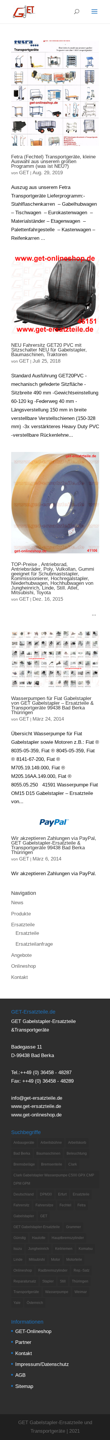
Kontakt (19, 977)
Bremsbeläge (24, 1164)
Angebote (21, 955)
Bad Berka (21, 1153)
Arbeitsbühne (51, 1143)
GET (24, 172)
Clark (72, 1164)
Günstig (19, 1238)
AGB (20, 1375)
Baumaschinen (48, 1153)
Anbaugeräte (23, 1143)
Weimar (81, 1292)
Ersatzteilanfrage (34, 944)
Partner (23, 1342)
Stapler (48, 1281)
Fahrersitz (21, 1205)
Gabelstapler (23, 1216)
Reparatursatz (24, 1281)
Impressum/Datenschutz (42, 1364)
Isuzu (17, 1249)
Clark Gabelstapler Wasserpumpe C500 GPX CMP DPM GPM (53, 1179)
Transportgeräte (26, 1292)
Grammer (73, 1227)
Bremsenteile (51, 1164)
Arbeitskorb (77, 1143)
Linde (18, 1260)
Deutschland (23, 1194)
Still (63, 1281)
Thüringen (80, 1281)
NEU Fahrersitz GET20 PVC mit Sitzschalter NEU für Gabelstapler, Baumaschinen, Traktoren (49, 349)
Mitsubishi (37, 1260)
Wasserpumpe (56, 1292)
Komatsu (86, 1249)
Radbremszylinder (52, 1270)
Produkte (21, 914)
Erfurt (62, 1194)
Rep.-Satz (81, 1270)
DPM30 (46, 1194)
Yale (17, 1303)
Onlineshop (23, 966)
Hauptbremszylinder (68, 1238)
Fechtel (65, 1205)
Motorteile (74, 1260)
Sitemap (24, 1386)
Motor (55, 1260)
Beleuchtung (77, 1153)
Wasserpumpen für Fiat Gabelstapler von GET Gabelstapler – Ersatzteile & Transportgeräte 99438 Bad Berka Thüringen (52, 705)
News (17, 902)
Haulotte (38, 1238)
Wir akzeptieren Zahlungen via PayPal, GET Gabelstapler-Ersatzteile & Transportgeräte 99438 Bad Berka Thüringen (53, 845)
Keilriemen (63, 1249)
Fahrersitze (44, 1205)
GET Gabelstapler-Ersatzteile (36, 1227)
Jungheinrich (38, 1249)
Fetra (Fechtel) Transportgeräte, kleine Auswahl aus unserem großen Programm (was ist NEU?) (53, 161)
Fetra (81, 1205)
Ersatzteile (23, 924)
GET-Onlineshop (33, 1331)
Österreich (35, 1303)
